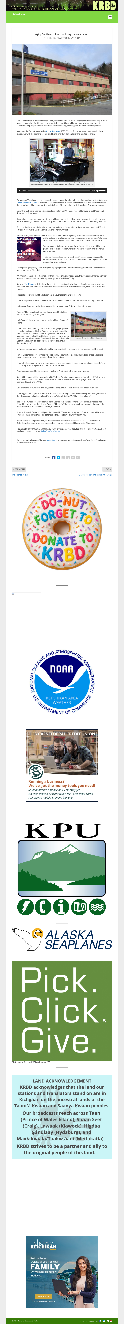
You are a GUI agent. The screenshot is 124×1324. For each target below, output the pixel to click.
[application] (62, 190)
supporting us (52, 440)
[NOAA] (62, 682)
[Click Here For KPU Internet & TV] (62, 868)
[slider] (102, 190)
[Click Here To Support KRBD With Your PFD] (62, 1011)
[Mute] (97, 191)
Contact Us (93, 1321)
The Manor (29, 284)
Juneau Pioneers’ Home (27, 202)
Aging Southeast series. (50, 431)
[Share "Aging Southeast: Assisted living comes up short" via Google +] (63, 457)
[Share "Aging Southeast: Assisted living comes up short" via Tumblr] (68, 457)
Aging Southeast (53, 131)
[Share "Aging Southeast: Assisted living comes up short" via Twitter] (58, 457)
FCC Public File (81, 1321)
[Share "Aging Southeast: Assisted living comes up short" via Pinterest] (73, 457)
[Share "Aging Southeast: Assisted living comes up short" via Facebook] (53, 457)
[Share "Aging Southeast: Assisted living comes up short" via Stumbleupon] (77, 457)
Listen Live (18, 14)
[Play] (20, 191)
